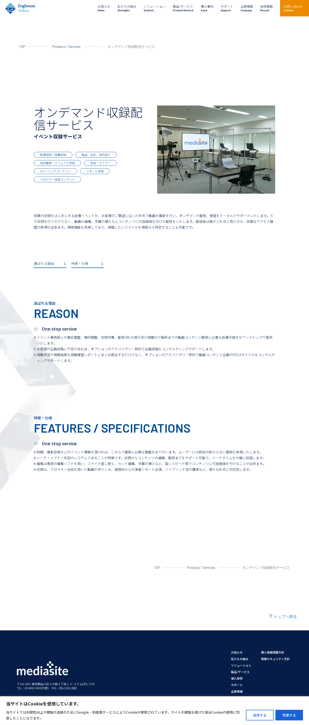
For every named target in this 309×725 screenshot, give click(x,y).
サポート (237, 684)
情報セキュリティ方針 (275, 658)
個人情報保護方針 (272, 652)
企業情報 (237, 691)
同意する (289, 715)
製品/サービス (240, 671)
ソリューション (241, 665)
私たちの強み (239, 658)
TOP (22, 46)
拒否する (260, 715)
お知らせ (237, 652)
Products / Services (66, 46)
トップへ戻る (285, 616)
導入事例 (237, 678)
